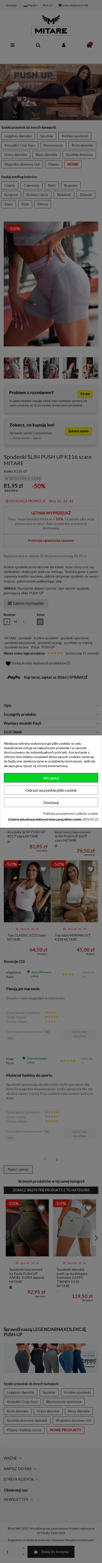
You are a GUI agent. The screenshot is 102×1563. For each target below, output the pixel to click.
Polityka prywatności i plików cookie (70, 813)
